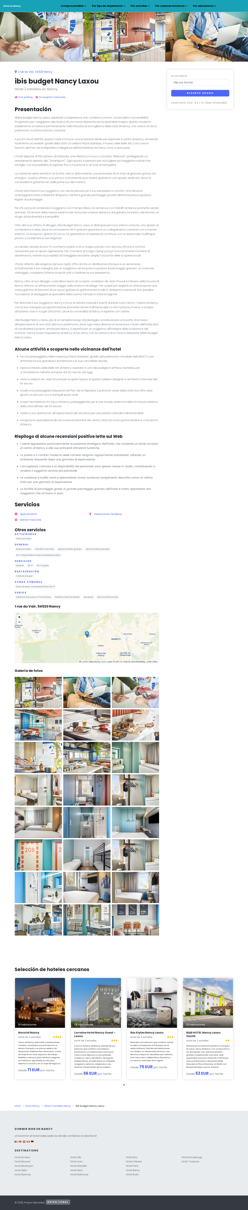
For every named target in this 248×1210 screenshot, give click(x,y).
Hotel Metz (76, 1170)
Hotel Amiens (22, 1157)
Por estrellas (139, 6)
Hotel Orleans (134, 1161)
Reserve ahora (200, 93)
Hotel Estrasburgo (192, 1157)
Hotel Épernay (23, 1174)
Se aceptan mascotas (52, 97)
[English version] (20, 1143)
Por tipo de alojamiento (107, 6)
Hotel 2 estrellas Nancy (57, 1106)
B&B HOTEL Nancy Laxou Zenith (203, 1034)
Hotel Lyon (76, 1161)
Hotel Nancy (32, 1106)
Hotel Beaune (22, 1161)
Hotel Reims (133, 1170)
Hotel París (132, 1166)
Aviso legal (58, 1202)
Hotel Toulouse (190, 1161)
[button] (124, 59)
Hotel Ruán (132, 1174)
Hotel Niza (131, 1157)
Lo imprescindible (72, 6)
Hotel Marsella (78, 1166)
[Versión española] (24, 1143)
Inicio (18, 1106)
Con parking (25, 97)
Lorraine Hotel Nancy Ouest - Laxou (94, 1034)
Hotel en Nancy (12, 6)
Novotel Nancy (28, 1033)
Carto (103, 661)
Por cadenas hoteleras (170, 6)
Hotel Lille (75, 1157)
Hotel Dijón (21, 1170)
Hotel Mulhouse (79, 1174)
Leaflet (84, 661)
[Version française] (16, 1143)
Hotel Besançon (24, 1166)
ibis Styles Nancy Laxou (146, 1033)
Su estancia (179, 76)
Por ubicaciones (203, 6)
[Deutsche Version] (32, 1143)
